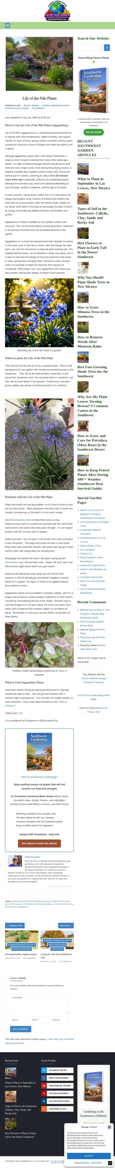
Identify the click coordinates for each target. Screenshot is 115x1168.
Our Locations (87, 549)
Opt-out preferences (82, 1163)
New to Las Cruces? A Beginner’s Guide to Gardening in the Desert (92, 514)
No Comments (38, 108)
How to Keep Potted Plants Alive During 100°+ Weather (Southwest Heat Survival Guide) (93, 479)
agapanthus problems (33, 901)
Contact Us (86, 553)
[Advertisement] (93, 733)
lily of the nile (12, 904)
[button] (109, 1127)
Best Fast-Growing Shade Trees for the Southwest (92, 371)
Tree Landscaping (57, 945)
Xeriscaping (57, 949)
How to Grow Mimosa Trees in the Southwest (93, 312)
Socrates (37, 1161)
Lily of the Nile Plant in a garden (35, 904)
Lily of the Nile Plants (62, 904)
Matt (82, 610)
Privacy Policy (96, 1163)
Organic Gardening (21, 949)
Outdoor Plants (13, 108)
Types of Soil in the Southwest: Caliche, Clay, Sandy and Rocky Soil (21, 1110)
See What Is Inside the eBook (39, 843)
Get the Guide (93, 132)
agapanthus (16, 901)
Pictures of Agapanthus (16, 907)
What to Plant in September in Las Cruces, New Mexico (93, 183)
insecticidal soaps (14, 562)
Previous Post (16, 925)
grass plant (64, 901)
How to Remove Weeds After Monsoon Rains (90, 341)
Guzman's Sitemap (94, 682)
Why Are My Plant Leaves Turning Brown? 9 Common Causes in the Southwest (92, 406)
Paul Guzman (33, 106)
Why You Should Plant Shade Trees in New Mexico (93, 282)
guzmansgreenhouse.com (59, 886)
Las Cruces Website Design (62, 1161)
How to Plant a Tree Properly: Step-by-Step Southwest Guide (94, 614)
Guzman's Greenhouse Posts (55, 106)
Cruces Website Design (93, 678)
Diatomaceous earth (21, 520)
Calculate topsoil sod (91, 577)
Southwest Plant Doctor (92, 565)
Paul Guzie (86, 621)
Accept (89, 1156)
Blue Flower (51, 901)
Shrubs (25, 108)
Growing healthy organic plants (20, 954)
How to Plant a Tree (90, 545)
